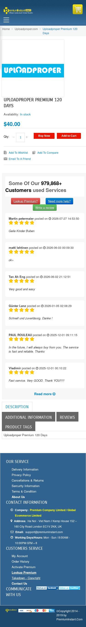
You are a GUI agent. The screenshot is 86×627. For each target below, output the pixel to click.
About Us (18, 497)
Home (6, 29)
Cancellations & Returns (28, 480)
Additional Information (28, 417)
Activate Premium (24, 567)
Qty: (6, 136)
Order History (20, 561)
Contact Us (19, 583)
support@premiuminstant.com (44, 532)
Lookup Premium (24, 572)
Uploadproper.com (26, 29)
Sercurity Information (25, 486)
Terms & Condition (24, 491)
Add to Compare (47, 152)
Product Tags (18, 427)
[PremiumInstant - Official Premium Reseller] (22, 10)
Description (17, 406)
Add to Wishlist (18, 152)
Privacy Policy (21, 475)
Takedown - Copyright (26, 578)
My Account (20, 556)
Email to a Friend (20, 159)
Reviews (67, 417)
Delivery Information (25, 469)
